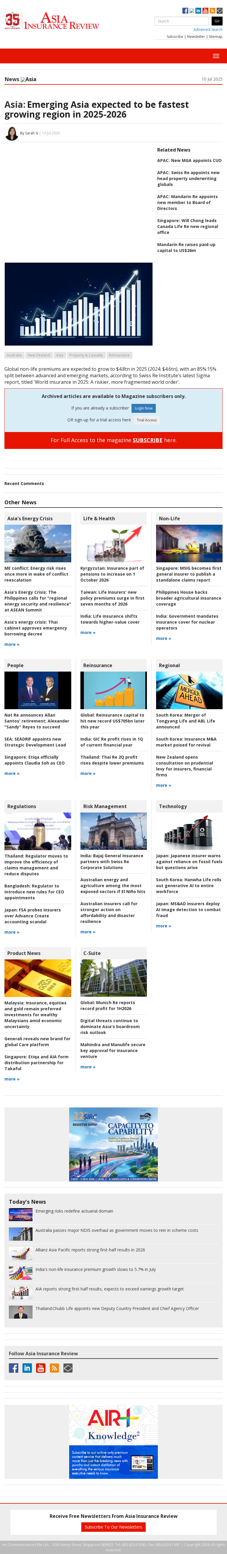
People (15, 665)
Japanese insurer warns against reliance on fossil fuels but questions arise (189, 861)
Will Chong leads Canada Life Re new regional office (187, 226)
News (11, 79)
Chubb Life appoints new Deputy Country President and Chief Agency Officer (117, 1308)
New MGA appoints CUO (196, 160)
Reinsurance (119, 355)
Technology (173, 806)
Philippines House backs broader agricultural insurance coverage (188, 598)
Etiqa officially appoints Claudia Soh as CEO (34, 760)
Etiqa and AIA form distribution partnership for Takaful (36, 1062)
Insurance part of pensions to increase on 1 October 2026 (112, 574)
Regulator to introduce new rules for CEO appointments (34, 891)
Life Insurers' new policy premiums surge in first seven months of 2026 (112, 598)
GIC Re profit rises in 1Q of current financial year (111, 742)
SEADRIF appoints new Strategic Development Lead (35, 742)
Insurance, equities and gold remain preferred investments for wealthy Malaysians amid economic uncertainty (35, 1014)
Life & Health (99, 518)
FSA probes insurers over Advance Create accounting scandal (32, 915)
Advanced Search (208, 29)
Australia (14, 355)
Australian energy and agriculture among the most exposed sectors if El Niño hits (112, 885)
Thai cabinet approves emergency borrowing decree (35, 628)
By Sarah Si (29, 133)
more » (12, 644)
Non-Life (169, 518)
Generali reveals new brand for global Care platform (37, 1041)
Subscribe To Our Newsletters (113, 1527)
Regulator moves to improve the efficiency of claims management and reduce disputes (36, 864)
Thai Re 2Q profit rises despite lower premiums (112, 760)
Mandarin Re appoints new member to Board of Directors (187, 202)
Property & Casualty (86, 355)
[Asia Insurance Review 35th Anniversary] (63, 20)
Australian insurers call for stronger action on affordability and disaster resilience (108, 912)
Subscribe (175, 36)
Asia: (14, 104)
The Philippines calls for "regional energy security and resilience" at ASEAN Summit (37, 601)
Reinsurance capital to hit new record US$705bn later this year (112, 721)
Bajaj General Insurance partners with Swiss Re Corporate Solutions (111, 861)
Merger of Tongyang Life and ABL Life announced (185, 721)
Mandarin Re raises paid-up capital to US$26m (186, 247)
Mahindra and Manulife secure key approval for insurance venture (112, 1050)
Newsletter (196, 36)
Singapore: (168, 220)
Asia (59, 355)
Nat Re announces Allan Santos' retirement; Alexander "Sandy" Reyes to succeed (36, 721)
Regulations (21, 806)
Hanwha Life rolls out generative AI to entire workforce (188, 885)
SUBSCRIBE (148, 440)
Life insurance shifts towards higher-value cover (110, 619)
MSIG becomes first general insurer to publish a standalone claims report (188, 574)
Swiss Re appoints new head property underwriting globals (188, 178)
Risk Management (105, 806)
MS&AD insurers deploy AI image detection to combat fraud (188, 909)
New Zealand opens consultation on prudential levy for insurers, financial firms (184, 766)
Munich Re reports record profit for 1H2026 (107, 1005)
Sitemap (216, 36)
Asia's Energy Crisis (30, 518)
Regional (169, 665)
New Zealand (39, 355)
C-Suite (92, 953)
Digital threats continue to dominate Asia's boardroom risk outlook (110, 1026)
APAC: (163, 160)
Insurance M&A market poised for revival (186, 742)
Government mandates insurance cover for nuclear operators (187, 622)
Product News (23, 953)
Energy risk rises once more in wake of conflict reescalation (36, 574)
